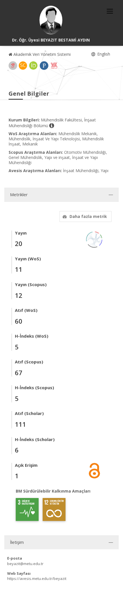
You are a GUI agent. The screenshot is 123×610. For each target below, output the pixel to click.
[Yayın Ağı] (94, 239)
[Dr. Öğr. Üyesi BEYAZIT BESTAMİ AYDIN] (51, 20)
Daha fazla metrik (88, 216)
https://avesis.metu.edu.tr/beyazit (36, 578)
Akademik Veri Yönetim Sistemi (41, 54)
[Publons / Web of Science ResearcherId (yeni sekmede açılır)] (44, 65)
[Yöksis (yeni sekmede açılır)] (54, 65)
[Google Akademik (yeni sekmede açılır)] (13, 65)
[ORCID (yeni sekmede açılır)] (33, 65)
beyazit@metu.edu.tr (25, 563)
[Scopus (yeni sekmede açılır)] (23, 65)
